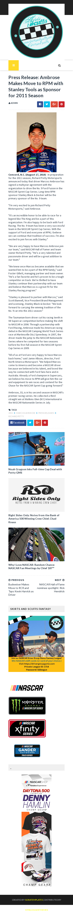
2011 (10, 413)
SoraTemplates (34, 899)
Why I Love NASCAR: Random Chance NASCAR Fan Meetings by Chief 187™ (31, 566)
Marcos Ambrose (26, 413)
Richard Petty (16, 416)
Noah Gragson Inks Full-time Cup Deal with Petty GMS (35, 471)
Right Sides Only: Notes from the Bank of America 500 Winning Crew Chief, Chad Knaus (33, 518)
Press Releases (46, 413)
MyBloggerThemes (36, 909)
